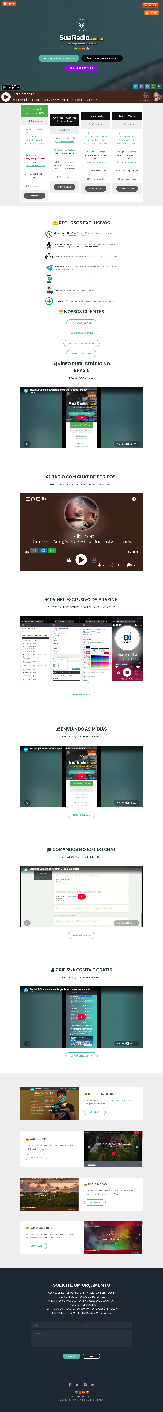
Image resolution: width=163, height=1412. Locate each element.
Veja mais (95, 1112)
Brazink (82, 236)
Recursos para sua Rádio (103, 58)
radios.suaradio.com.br (124, 1100)
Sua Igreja (87, 1396)
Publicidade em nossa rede (96, 143)
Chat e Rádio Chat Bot (60, 58)
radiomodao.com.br (81, 333)
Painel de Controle (35, 140)
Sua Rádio (76, 1396)
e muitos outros (81, 353)
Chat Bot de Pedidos (35, 166)
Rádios (152, 5)
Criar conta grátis (81, 1056)
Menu (153, 13)
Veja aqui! (69, 269)
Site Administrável (35, 129)
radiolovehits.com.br (81, 343)
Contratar (34, 195)
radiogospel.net (81, 323)
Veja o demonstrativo (65, 142)
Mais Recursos (81, 694)
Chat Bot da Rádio (82, 68)
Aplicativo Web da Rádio (97, 136)
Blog (11, 4)
